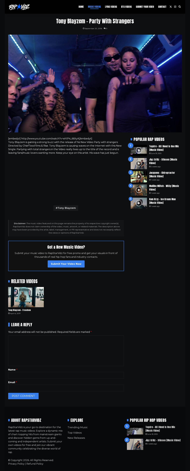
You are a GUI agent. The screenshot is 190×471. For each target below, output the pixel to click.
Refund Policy (34, 463)
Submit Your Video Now (66, 263)
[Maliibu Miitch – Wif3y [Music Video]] (139, 190)
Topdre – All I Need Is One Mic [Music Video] (164, 148)
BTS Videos (126, 6)
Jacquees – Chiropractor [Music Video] (162, 174)
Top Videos (75, 432)
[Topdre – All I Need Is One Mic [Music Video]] (139, 150)
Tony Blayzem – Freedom (19, 310)
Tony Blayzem (67, 208)
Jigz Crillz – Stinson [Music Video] (163, 161)
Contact (162, 6)
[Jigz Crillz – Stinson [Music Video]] (139, 163)
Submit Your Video (145, 6)
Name (12, 369)
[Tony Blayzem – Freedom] (26, 297)
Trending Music (78, 427)
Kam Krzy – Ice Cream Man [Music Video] (162, 201)
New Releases (76, 437)
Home (81, 6)
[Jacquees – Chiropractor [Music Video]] (139, 176)
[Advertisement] (66, 179)
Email (12, 382)
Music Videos (94, 6)
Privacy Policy (16, 463)
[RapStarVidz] (19, 7)
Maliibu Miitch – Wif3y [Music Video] (164, 187)
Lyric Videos (111, 6)
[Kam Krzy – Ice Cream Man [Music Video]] (139, 203)
